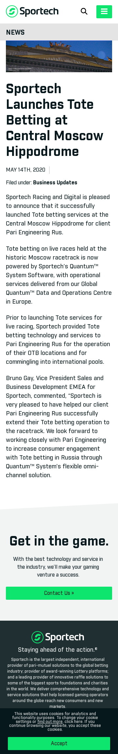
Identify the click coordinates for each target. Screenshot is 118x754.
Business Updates (55, 182)
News (15, 32)
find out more (50, 722)
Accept (59, 743)
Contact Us (59, 593)
